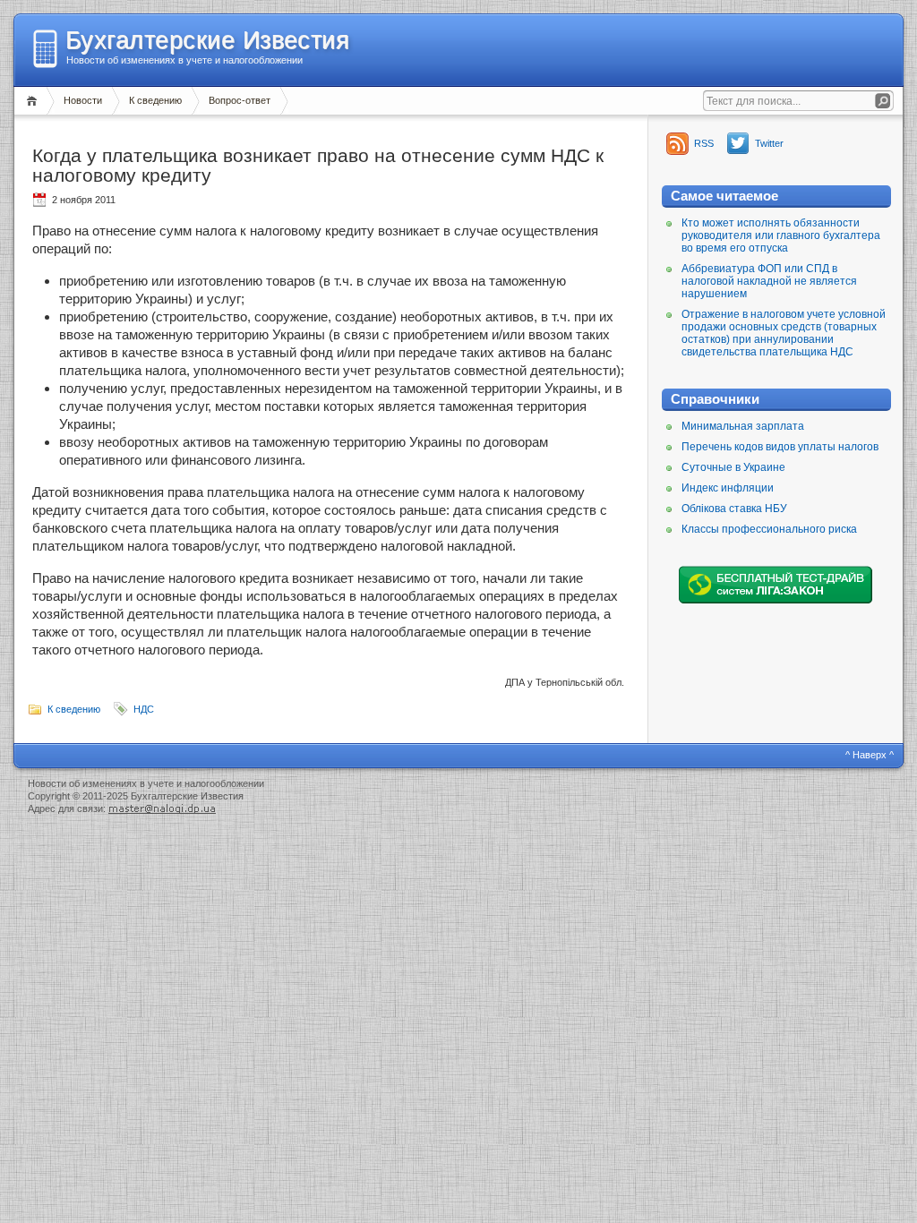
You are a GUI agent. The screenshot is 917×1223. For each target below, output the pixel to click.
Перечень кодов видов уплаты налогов (779, 446)
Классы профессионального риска (769, 529)
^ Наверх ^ (869, 754)
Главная (34, 101)
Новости (83, 100)
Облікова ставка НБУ (734, 508)
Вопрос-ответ (239, 100)
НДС (143, 709)
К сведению (155, 100)
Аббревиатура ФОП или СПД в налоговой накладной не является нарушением (769, 281)
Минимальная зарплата (742, 426)
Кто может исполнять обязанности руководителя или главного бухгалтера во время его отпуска (780, 235)
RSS (704, 143)
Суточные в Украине (733, 467)
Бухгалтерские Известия (207, 40)
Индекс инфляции (727, 488)
